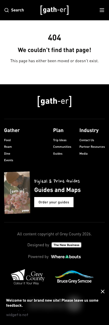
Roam (8, 147)
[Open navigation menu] (102, 10)
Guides (58, 153)
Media (83, 153)
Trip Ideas (60, 140)
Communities (62, 147)
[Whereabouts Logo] (66, 256)
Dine (7, 153)
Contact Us (86, 140)
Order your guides (54, 202)
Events (8, 160)
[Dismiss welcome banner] (102, 291)
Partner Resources (92, 147)
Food (7, 140)
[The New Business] (66, 245)
